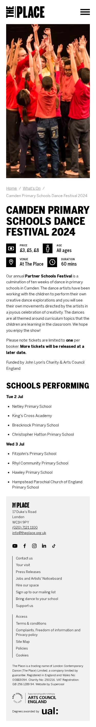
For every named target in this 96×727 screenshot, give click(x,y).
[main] (48, 257)
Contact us (24, 558)
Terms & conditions (31, 623)
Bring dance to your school (37, 599)
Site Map (23, 642)
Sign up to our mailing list (36, 592)
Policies (22, 648)
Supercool (57, 684)
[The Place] (25, 12)
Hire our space (27, 585)
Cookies (22, 655)
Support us (24, 606)
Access (21, 616)
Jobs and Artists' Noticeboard (39, 578)
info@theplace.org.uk (29, 533)
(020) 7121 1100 (25, 527)
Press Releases (28, 572)
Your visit (23, 565)
